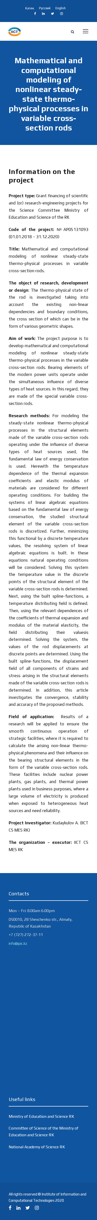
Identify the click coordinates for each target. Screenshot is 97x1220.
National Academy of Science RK (37, 1147)
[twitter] (52, 13)
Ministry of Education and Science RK (41, 1116)
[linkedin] (43, 13)
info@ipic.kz (18, 943)
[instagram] (61, 13)
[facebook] (35, 13)
